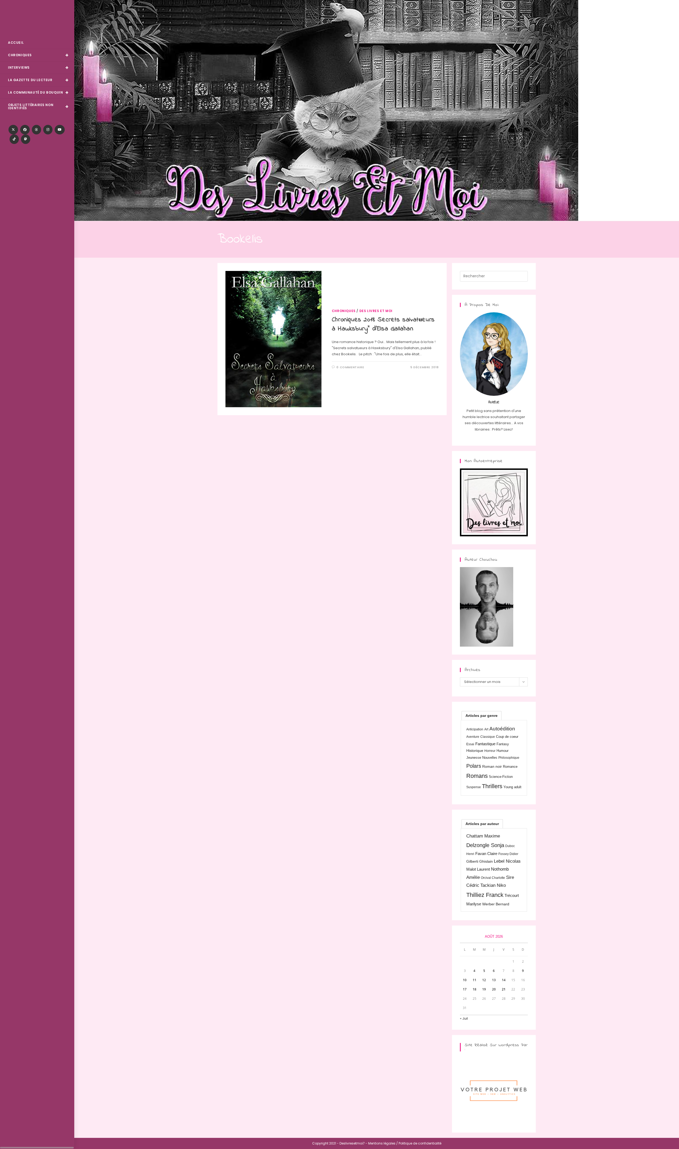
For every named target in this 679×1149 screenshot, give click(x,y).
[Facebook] (25, 129)
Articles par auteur (482, 824)
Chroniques (344, 311)
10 (465, 980)
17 (465, 989)
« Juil (464, 1018)
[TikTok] (14, 139)
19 (484, 989)
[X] (13, 129)
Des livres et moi (376, 311)
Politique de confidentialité (420, 1143)
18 (474, 989)
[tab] (482, 715)
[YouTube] (60, 129)
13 (494, 980)
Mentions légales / (383, 1143)
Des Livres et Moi (37, 19)
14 (504, 980)
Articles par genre (481, 715)
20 (494, 989)
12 (484, 980)
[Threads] (36, 129)
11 (474, 980)
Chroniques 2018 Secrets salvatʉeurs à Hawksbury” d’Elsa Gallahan (383, 324)
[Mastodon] (25, 139)
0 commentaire (350, 367)
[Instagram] (48, 129)
